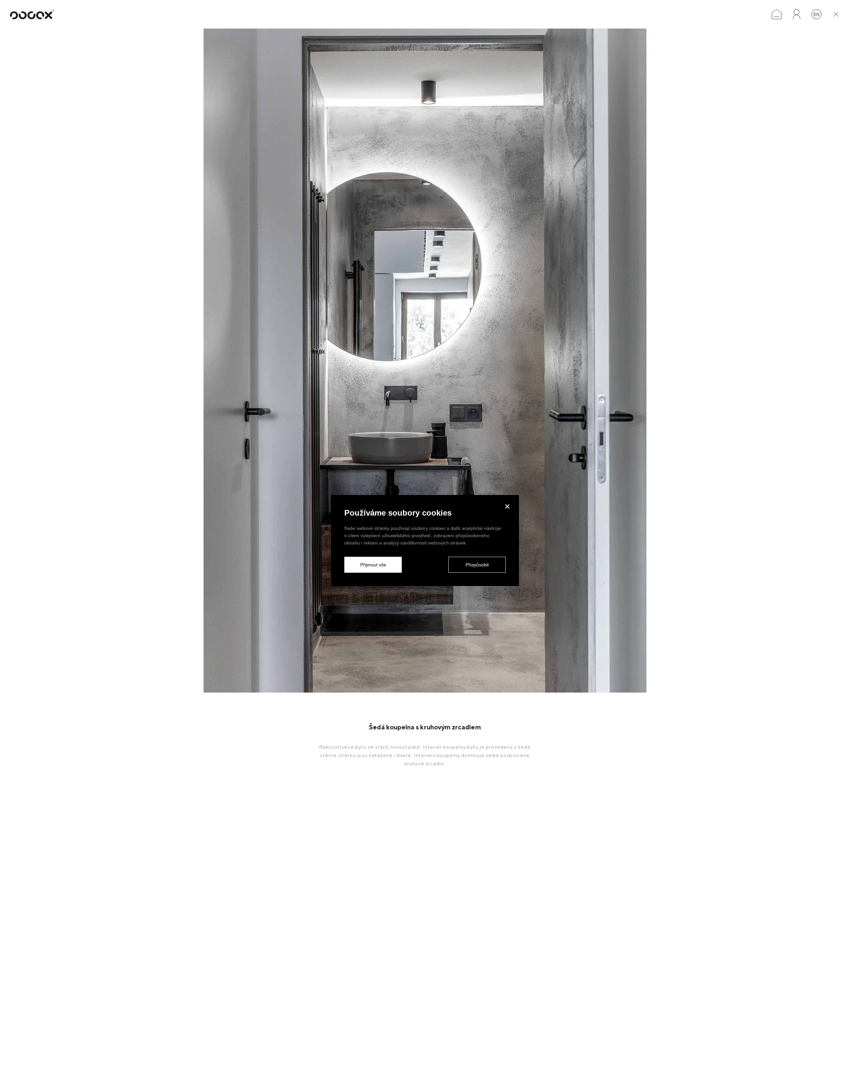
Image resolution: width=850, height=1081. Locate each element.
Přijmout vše (373, 564)
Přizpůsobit (477, 564)
